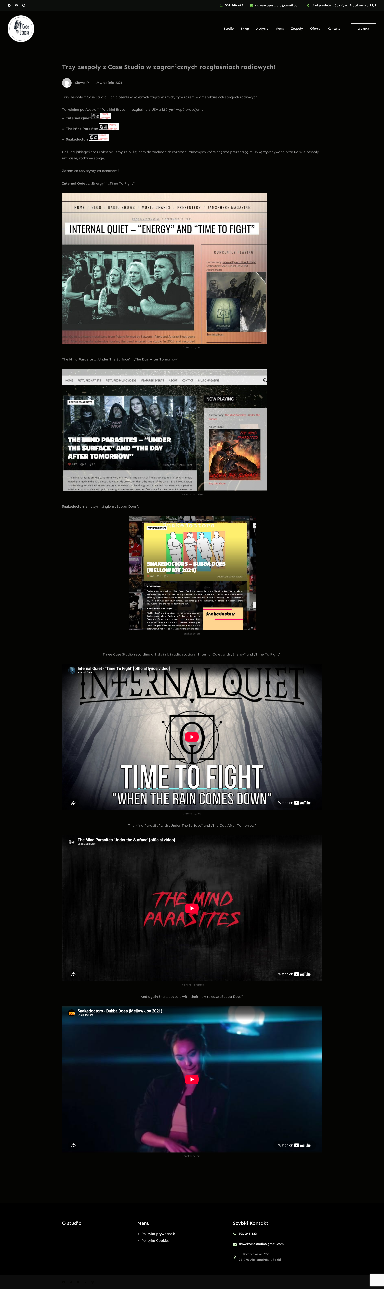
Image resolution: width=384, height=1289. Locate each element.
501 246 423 (234, 5)
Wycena (364, 29)
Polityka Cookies (155, 1240)
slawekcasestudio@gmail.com (277, 5)
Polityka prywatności (159, 1234)
